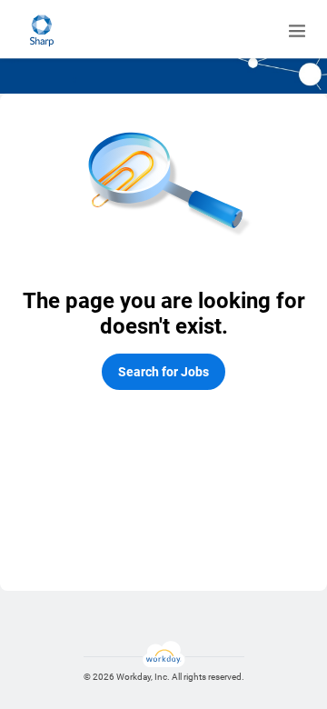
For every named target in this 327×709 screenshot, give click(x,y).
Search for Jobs (163, 371)
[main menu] (297, 31)
